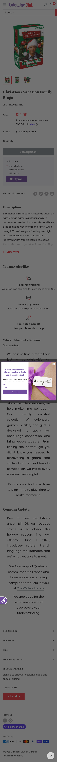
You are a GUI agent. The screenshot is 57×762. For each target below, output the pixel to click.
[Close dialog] (54, 364)
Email (4, 384)
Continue (15, 392)
